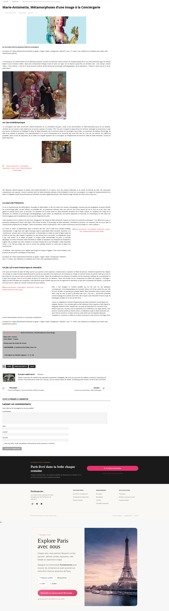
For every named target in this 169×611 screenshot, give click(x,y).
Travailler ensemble (102, 503)
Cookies (136, 515)
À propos (99, 494)
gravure (30, 13)
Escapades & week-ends (81, 497)
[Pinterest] (37, 504)
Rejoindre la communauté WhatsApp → (57, 593)
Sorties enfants (124, 500)
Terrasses (122, 494)
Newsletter (99, 497)
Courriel (4, 432)
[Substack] (41, 504)
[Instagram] (32, 504)
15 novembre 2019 (10, 13)
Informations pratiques (12, 333)
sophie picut (22, 13)
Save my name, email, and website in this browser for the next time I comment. (29, 443)
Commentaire (6, 411)
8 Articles (40, 374)
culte (32, 366)
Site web (5, 438)
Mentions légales (117, 515)
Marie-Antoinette (21, 366)
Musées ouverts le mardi (127, 497)
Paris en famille (78, 500)
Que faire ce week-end (80, 494)
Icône (9, 366)
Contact (98, 500)
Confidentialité (128, 515)
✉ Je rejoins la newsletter (112, 468)
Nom (4, 426)
